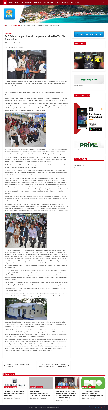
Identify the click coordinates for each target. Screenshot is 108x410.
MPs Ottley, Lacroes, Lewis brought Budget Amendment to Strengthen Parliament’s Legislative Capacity (66, 395)
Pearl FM (18, 43)
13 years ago (9, 43)
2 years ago (60, 400)
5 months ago (9, 398)
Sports (57, 2)
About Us (65, 2)
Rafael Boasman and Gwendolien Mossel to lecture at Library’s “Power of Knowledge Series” (52, 365)
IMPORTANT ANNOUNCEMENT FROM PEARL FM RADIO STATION (40, 394)
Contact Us (75, 2)
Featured (6, 387)
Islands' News (8, 33)
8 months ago (35, 398)
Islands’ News (48, 2)
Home (11, 2)
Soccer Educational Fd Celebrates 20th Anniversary (18, 365)
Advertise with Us (79, 165)
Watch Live (37, 2)
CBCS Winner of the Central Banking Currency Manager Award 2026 (14, 394)
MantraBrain (56, 407)
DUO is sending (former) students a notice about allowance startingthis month (92, 394)
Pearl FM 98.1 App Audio (23, 2)
